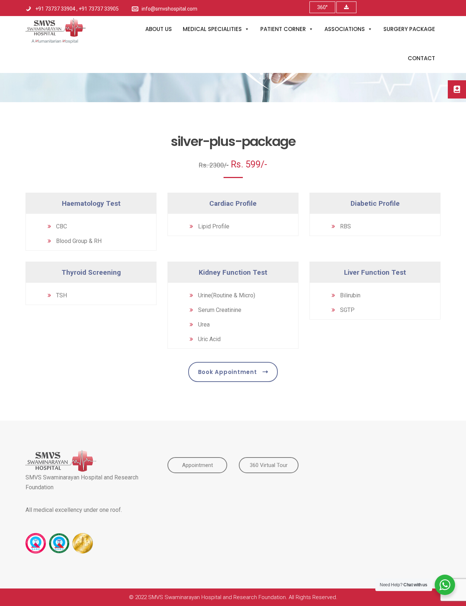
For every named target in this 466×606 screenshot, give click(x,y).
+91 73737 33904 (55, 9)
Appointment (197, 465)
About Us (158, 29)
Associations (344, 29)
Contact (421, 58)
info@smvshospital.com (169, 9)
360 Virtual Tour (269, 465)
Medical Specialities (212, 29)
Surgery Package (409, 29)
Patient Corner (283, 29)
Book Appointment (227, 372)
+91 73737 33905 (99, 9)
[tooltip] (457, 89)
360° (322, 7)
